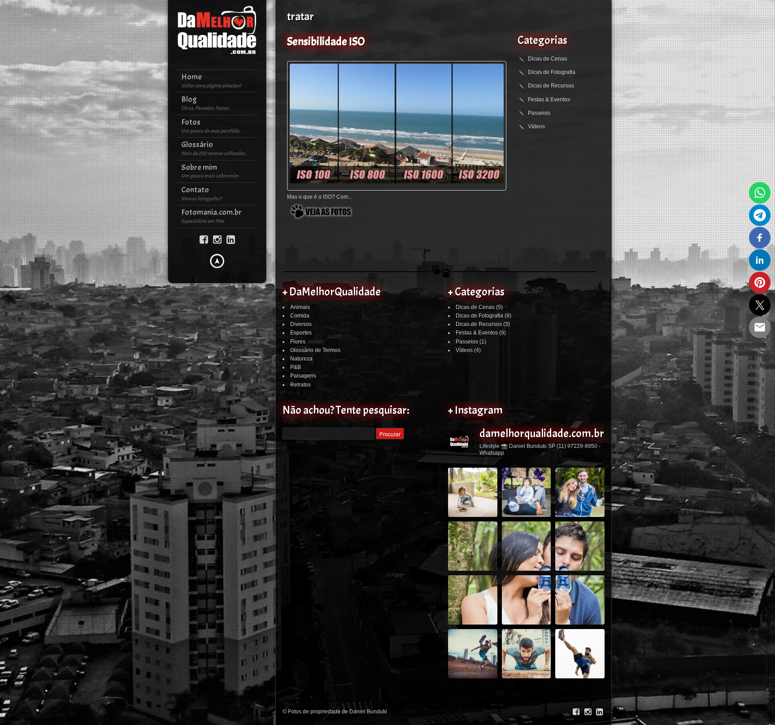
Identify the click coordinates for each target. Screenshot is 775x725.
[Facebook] (204, 238)
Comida (299, 316)
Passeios (539, 113)
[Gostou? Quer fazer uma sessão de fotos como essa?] (472, 492)
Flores (297, 342)
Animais (300, 307)
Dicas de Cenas (547, 59)
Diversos (301, 324)
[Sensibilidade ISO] (397, 124)
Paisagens (303, 376)
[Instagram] (217, 238)
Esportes (301, 333)
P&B (295, 367)
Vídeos (536, 126)
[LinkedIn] (231, 238)
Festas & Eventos (549, 99)
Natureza (301, 359)
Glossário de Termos (315, 350)
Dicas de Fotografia (551, 72)
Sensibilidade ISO (326, 42)
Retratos (300, 385)
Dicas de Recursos (551, 85)
